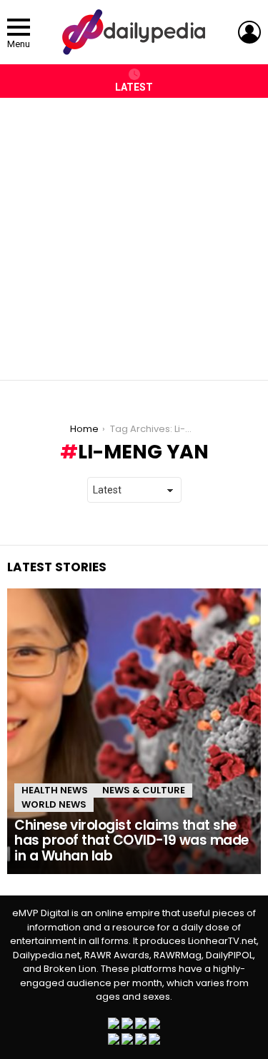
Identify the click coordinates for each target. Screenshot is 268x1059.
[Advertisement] (134, 232)
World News (53, 804)
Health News (54, 790)
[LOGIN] (249, 32)
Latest (134, 87)
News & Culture (143, 790)
